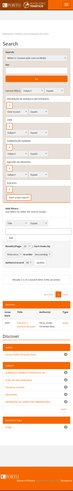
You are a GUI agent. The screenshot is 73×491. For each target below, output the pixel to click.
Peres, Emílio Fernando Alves (20, 354)
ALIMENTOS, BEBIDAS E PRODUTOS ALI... (26, 372)
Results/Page (13, 246)
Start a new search (19, 197)
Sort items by (42, 246)
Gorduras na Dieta (14, 387)
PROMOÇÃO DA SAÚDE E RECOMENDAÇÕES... (28, 401)
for (7, 64)
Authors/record (14, 262)
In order (28, 254)
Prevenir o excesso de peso (26, 324)
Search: (9, 52)
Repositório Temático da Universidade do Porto (26, 33)
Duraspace (66, 480)
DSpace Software (26, 480)
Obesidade (11, 394)
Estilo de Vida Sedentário (18, 380)
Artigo (65, 322)
